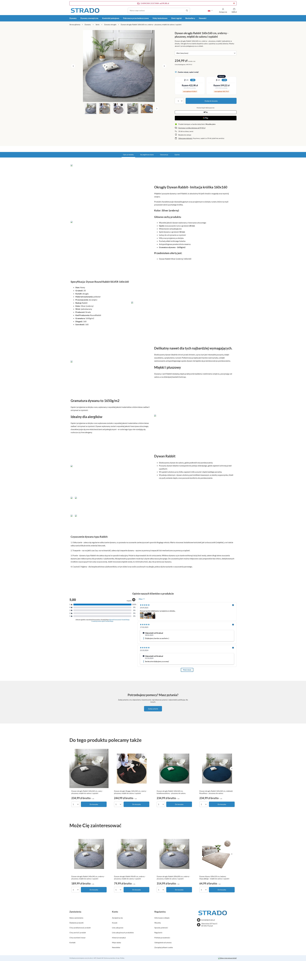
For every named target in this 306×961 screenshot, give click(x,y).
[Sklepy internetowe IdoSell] (227, 958)
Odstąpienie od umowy (163, 942)
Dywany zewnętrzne (89, 18)
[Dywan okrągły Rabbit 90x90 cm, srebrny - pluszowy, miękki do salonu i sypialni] (131, 853)
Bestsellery (190, 18)
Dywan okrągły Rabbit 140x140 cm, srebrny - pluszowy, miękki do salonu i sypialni (88, 877)
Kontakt (72, 942)
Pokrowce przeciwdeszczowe (136, 18)
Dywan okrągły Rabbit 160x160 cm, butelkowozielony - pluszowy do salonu (171, 792)
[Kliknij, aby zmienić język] (210, 10)
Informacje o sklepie (161, 918)
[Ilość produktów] (179, 101)
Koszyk (114, 923)
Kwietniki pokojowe (110, 18)
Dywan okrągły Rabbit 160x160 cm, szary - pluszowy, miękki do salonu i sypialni (87, 792)
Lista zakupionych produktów (123, 933)
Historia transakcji (119, 938)
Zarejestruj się (117, 918)
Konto (115, 911)
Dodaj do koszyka (211, 101)
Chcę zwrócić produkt (77, 933)
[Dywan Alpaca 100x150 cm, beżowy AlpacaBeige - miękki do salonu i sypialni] (217, 853)
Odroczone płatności (185, 138)
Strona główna (74, 24)
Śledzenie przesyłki (76, 923)
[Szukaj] (187, 10)
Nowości (202, 18)
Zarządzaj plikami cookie (163, 947)
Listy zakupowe (117, 928)
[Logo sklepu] (85, 10)
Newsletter (116, 947)
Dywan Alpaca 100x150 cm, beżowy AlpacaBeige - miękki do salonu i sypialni (214, 877)
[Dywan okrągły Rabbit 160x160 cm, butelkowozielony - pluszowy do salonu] (174, 768)
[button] (73, 66)
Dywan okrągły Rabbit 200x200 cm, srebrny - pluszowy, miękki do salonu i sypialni (173, 877)
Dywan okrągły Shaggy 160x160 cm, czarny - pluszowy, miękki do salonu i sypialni (130, 792)
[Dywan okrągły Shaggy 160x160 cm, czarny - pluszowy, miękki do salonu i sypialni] (131, 768)
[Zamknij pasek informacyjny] (234, 3)
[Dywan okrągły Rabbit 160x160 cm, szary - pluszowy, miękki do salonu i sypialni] (89, 768)
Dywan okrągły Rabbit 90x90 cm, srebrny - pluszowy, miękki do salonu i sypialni (130, 877)
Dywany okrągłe (110, 24)
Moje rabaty (116, 942)
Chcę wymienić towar (77, 938)
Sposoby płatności (161, 928)
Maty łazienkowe (160, 18)
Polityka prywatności (162, 938)
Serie (97, 24)
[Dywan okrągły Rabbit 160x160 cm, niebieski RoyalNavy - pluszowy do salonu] (217, 768)
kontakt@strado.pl (208, 920)
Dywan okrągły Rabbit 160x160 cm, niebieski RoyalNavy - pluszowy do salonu (216, 792)
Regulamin (158, 933)
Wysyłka (157, 923)
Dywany (73, 18)
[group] (118, 66)
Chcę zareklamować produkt (80, 928)
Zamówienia (75, 911)
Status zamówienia (76, 918)
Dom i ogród (176, 18)
